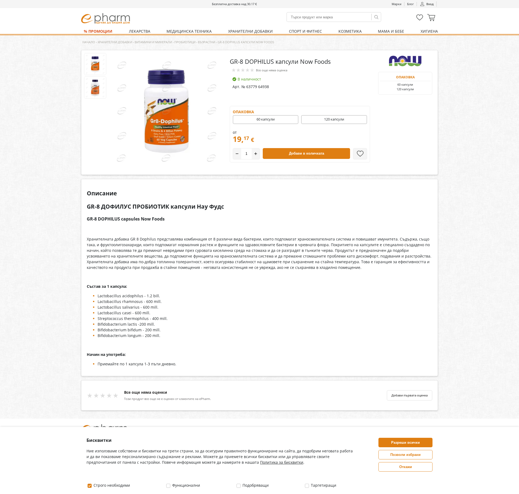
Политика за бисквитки (281, 462)
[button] (431, 18)
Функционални (185, 485)
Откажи (405, 467)
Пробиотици (184, 42)
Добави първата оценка (409, 395)
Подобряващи (255, 485)
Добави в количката (306, 153)
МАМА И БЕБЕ (391, 31)
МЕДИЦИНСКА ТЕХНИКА (189, 31)
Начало (88, 42)
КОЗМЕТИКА (350, 31)
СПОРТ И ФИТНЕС (305, 31)
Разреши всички (405, 442)
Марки (396, 4)
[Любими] (419, 19)
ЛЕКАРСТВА (139, 31)
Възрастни (206, 42)
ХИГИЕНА (429, 31)
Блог (410, 4)
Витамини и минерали (153, 42)
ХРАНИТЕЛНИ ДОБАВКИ (250, 31)
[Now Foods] (405, 61)
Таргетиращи (323, 485)
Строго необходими (111, 485)
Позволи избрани (405, 455)
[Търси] (376, 17)
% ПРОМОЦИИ (98, 31)
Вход (430, 4)
